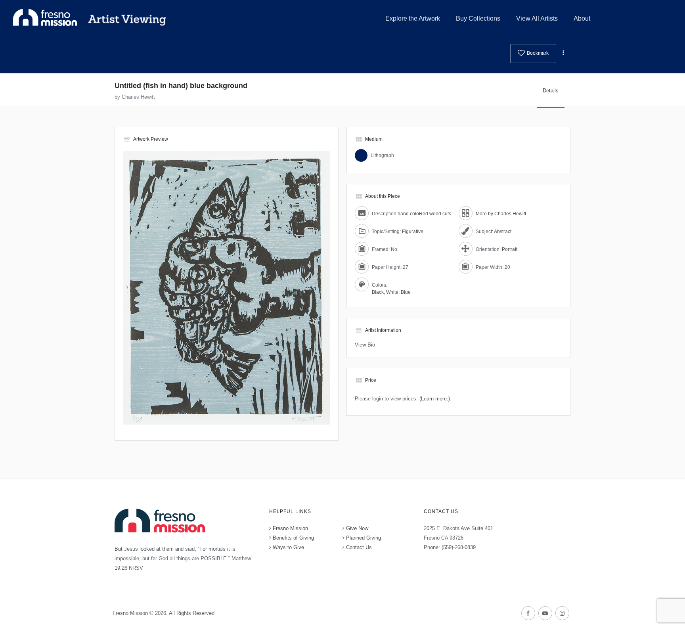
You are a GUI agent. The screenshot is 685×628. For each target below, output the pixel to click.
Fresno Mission (290, 528)
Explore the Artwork (412, 18)
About (582, 18)
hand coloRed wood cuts (424, 213)
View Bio (365, 345)
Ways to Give (288, 547)
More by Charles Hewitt (501, 213)
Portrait (509, 249)
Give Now (357, 528)
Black (378, 292)
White (392, 292)
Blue (406, 292)
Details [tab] (551, 91)
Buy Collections (478, 18)
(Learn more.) (434, 399)
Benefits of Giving (293, 538)
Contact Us (359, 547)
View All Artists (537, 18)
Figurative (412, 231)
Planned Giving (363, 538)
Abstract (502, 231)
